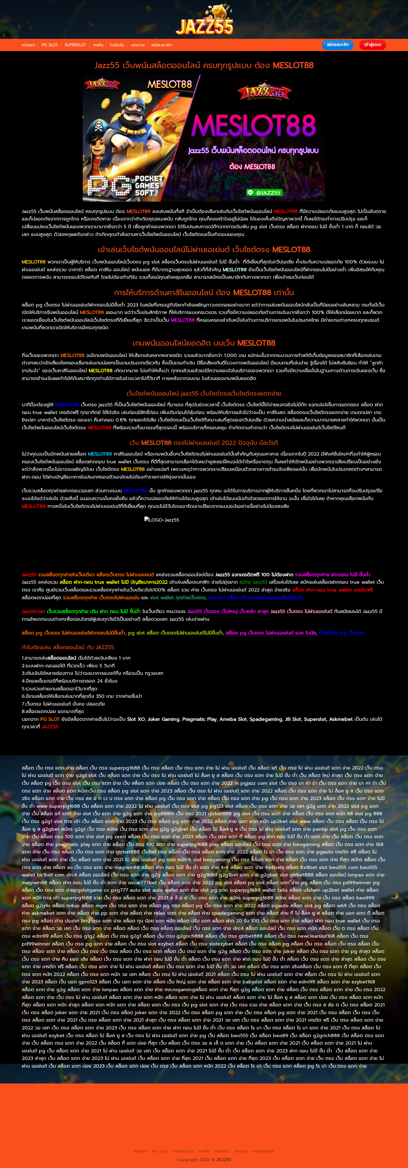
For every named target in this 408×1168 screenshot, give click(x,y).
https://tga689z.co (102, 1092)
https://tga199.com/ (239, 1112)
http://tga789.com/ (92, 1106)
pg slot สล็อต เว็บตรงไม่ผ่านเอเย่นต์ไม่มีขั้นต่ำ (175, 633)
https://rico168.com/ (108, 1112)
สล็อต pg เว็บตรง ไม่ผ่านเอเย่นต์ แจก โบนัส (271, 633)
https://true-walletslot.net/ (203, 1140)
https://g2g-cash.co (274, 1092)
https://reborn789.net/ (285, 1112)
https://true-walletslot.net (337, 1112)
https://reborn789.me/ (54, 1119)
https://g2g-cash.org (230, 1092)
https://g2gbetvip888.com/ (217, 1126)
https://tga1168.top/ (176, 1106)
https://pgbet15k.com (163, 1099)
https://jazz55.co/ (169, 1126)
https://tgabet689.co (348, 1133)
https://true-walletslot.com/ (260, 1140)
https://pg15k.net (121, 1099)
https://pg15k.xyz (49, 1099)
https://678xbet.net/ (262, 1106)
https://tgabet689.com (252, 1133)
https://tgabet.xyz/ (51, 1106)
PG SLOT (50, 45)
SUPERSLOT (75, 45)
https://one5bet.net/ (152, 1112)
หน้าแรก (28, 45)
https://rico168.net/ (65, 1112)
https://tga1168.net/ (134, 1106)
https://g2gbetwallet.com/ (275, 1126)
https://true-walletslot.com (310, 1119)
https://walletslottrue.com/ (88, 1140)
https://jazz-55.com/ (87, 1126)
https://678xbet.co (305, 1106)
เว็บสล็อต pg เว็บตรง (341, 633)
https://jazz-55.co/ (46, 1126)
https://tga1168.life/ (219, 1106)
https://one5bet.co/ (196, 1112)
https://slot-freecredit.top (255, 1119)
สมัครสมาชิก (161, 45)
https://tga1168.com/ (355, 1099)
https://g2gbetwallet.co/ (117, 1133)
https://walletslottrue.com (145, 1119)
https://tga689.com (165, 1133)
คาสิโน (98, 45)
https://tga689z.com (60, 1092)
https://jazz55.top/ (358, 1119)
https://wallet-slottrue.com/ (146, 1140)
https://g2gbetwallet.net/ (330, 1126)
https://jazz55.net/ (98, 1119)
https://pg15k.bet (314, 1092)
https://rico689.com (186, 1092)
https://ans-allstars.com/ (351, 1106)
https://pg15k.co (85, 1099)
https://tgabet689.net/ (301, 1133)
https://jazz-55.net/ (130, 1126)
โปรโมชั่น (117, 45)
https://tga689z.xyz (143, 1092)
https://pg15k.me (351, 1092)
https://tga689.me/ (207, 1133)
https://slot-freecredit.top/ (319, 1140)
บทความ (138, 45)
